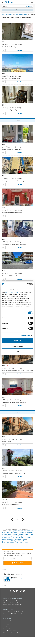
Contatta (19, 50)
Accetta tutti (17, 340)
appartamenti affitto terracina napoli (22, 531)
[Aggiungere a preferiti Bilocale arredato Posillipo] (3, 81)
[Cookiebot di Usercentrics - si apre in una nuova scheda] (25, 284)
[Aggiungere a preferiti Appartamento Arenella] (3, 444)
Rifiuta (17, 351)
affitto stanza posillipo (8, 537)
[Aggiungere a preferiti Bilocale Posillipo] (3, 50)
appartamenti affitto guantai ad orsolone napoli (17, 533)
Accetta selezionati (17, 346)
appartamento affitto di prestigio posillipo (13, 541)
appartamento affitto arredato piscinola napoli (15, 542)
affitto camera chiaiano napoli (23, 537)
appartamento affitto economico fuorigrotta (14, 539)
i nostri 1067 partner (11, 292)
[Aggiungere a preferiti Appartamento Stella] (3, 373)
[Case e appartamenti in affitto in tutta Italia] (7, 2)
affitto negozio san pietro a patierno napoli (18, 536)
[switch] (30, 318)
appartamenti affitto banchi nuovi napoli (13, 532)
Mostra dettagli (25, 335)
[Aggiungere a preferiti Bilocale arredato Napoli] (3, 184)
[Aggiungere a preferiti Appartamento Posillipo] (3, 476)
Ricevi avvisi (18, 563)
